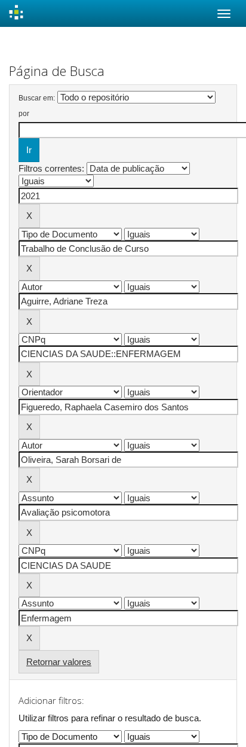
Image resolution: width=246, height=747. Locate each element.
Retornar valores (58, 662)
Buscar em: (37, 98)
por (24, 113)
